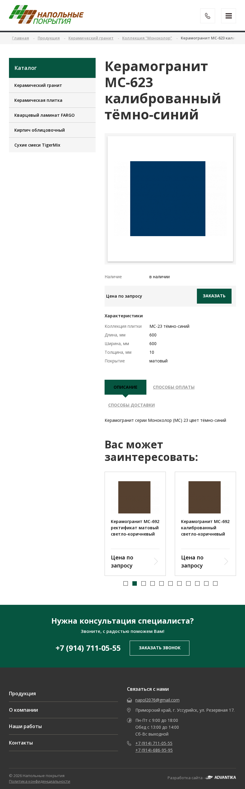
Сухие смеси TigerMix (37, 145)
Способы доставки (131, 405)
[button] (125, 583)
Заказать (214, 296)
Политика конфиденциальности (39, 781)
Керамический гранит (38, 85)
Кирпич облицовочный (39, 130)
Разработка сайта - (187, 777)
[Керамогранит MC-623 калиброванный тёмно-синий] (170, 198)
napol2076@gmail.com (157, 700)
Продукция (22, 693)
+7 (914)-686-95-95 (154, 750)
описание (125, 387)
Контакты (21, 742)
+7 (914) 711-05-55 (88, 648)
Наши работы (25, 726)
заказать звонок (159, 647)
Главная (20, 38)
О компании (23, 710)
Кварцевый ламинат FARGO (44, 115)
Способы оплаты (174, 387)
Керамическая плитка (38, 100)
